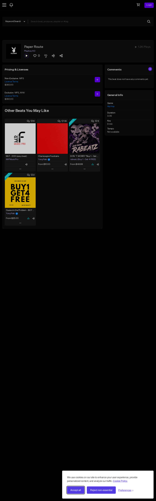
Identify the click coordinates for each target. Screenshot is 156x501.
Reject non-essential (101, 490)
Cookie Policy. (120, 481)
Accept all (75, 490)
